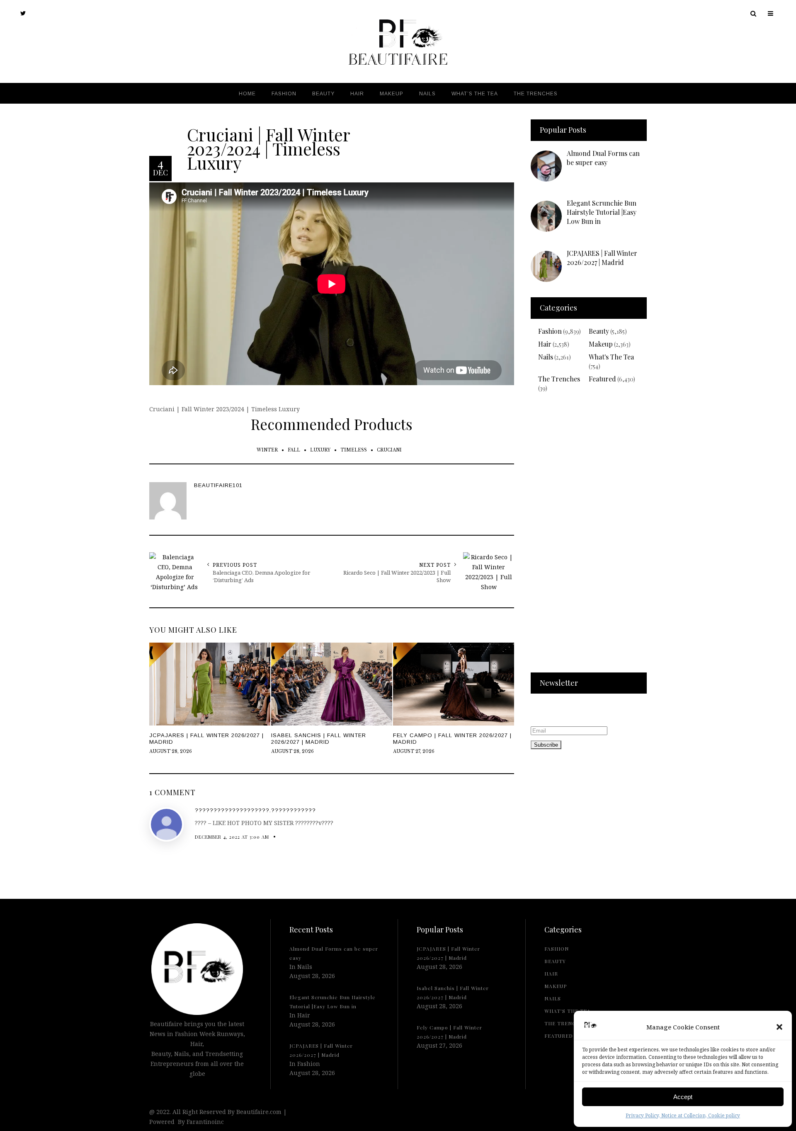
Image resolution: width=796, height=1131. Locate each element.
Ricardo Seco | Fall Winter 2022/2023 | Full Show (397, 576)
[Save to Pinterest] (8, 583)
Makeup (601, 344)
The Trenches (559, 378)
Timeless (353, 450)
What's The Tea (611, 356)
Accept (682, 1096)
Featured (602, 378)
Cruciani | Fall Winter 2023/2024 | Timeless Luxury (268, 148)
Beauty (599, 331)
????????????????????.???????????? (255, 810)
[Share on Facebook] (8, 564)
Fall (294, 450)
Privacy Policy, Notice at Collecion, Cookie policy (683, 1115)
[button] (779, 1027)
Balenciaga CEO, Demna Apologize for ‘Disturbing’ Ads (261, 576)
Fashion (550, 331)
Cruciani (389, 450)
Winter (267, 450)
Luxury (320, 450)
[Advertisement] (589, 537)
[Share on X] (8, 545)
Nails (545, 356)
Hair (544, 344)
